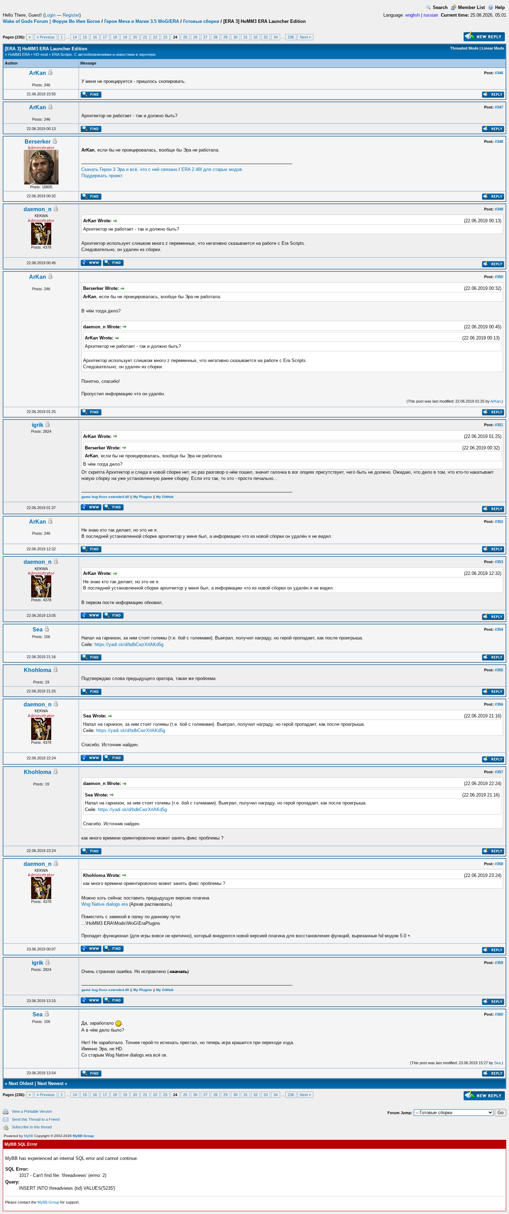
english (412, 15)
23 (165, 37)
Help (500, 7)
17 (105, 37)
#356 (499, 704)
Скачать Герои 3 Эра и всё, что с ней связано (129, 169)
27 (205, 37)
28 (215, 37)
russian (430, 15)
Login (50, 15)
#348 (499, 141)
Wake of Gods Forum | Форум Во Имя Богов (51, 21)
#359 (499, 963)
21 (145, 37)
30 (235, 37)
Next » (305, 37)
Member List (471, 7)
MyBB (28, 1136)
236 (291, 37)
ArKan (37, 73)
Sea (38, 629)
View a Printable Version (32, 1111)
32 (255, 37)
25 (185, 37)
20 (135, 37)
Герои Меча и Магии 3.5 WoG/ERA (141, 21)
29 (225, 37)
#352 (499, 521)
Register (71, 15)
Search (440, 7)
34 (276, 37)
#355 (499, 670)
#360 (499, 1014)
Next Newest (50, 1083)
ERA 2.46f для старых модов (211, 169)
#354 (499, 629)
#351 (499, 425)
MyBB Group (83, 1136)
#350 (499, 277)
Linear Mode (493, 48)
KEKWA (41, 216)
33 (266, 37)
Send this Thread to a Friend (36, 1119)
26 (195, 37)
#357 (499, 772)
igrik (37, 425)
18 (115, 37)
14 (75, 37)
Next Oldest (21, 1083)
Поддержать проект (102, 175)
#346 (499, 73)
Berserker (38, 142)
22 (155, 37)
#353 (499, 562)
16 (95, 37)
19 (125, 37)
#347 (499, 107)
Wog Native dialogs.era (104, 904)
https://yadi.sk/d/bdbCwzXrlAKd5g (129, 644)
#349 (499, 209)
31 (245, 37)
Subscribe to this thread (32, 1127)
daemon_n (38, 209)
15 (85, 37)
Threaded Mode (464, 48)
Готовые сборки (201, 21)
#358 (499, 864)
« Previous (46, 37)
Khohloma (37, 670)
